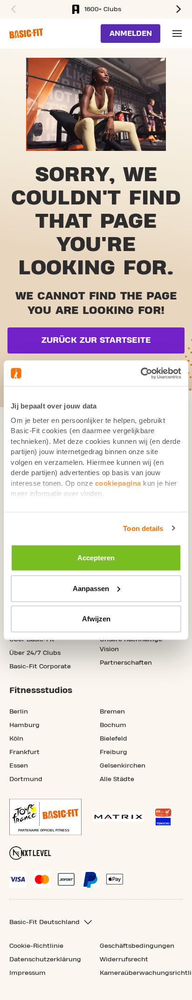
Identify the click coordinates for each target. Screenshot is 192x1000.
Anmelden (131, 33)
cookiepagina (118, 483)
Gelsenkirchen (122, 765)
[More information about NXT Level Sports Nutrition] (30, 853)
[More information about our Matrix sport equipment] (118, 817)
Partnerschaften (126, 663)
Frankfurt (24, 752)
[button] (12, 9)
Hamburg (24, 725)
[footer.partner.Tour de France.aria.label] (45, 817)
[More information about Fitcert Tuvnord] (163, 817)
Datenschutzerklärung (45, 959)
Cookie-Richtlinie (36, 946)
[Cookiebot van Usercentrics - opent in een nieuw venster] (140, 373)
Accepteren (96, 558)
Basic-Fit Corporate (40, 666)
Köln (16, 738)
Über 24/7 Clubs (35, 653)
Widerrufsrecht (124, 959)
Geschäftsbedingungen (137, 946)
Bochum (113, 725)
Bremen (112, 711)
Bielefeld (113, 738)
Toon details (143, 528)
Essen (18, 765)
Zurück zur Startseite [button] (96, 340)
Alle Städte (117, 779)
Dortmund (25, 779)
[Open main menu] (177, 33)
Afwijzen (96, 619)
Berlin (18, 711)
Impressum (27, 973)
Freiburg (113, 752)
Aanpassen (91, 588)
